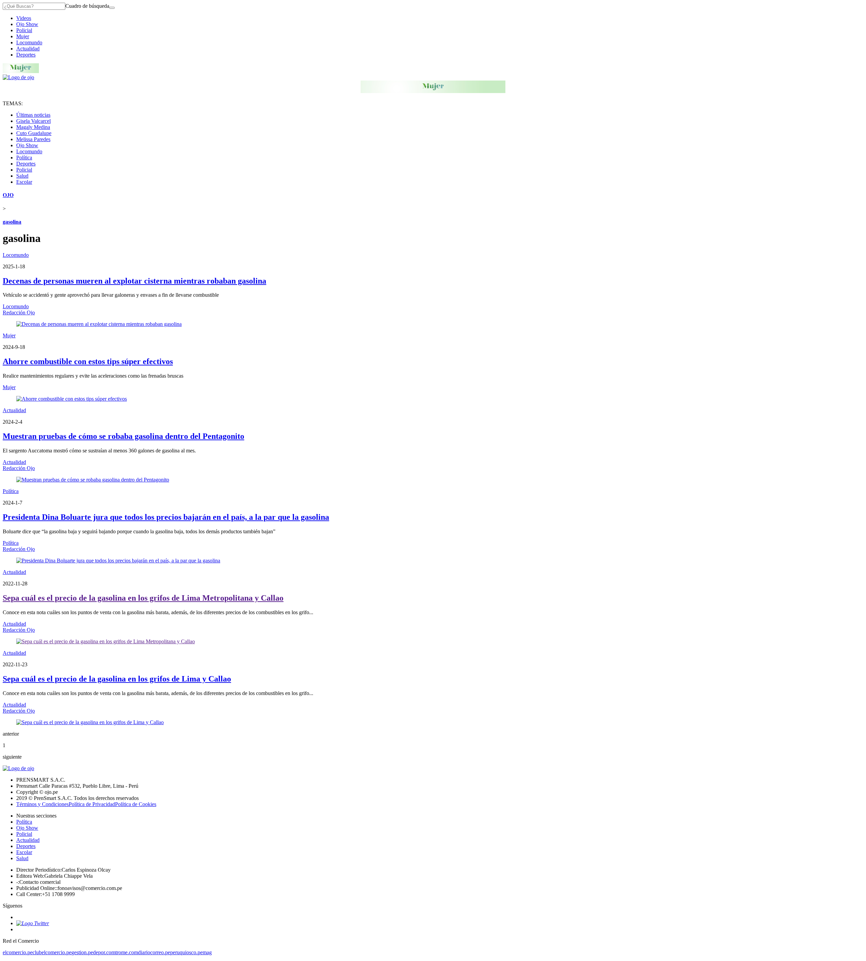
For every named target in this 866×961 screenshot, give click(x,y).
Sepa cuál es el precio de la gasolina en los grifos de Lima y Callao (117, 678)
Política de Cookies (135, 804)
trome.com (126, 952)
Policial (24, 30)
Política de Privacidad (92, 804)
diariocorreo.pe (154, 952)
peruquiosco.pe (186, 952)
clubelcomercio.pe (51, 952)
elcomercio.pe (17, 952)
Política (24, 157)
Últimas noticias (33, 115)
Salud (22, 176)
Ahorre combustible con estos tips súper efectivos (88, 361)
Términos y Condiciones (42, 804)
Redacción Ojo (19, 312)
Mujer (22, 36)
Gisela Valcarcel (33, 121)
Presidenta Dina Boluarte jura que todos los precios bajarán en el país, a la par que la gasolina (166, 517)
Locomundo (29, 42)
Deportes (26, 55)
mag (207, 952)
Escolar (24, 182)
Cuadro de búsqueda (87, 6)
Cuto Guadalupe (33, 133)
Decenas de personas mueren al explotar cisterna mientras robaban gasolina (134, 280)
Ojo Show (27, 24)
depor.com (104, 952)
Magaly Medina (33, 127)
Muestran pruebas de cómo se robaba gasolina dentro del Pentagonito (123, 436)
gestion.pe (82, 952)
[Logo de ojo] (18, 77)
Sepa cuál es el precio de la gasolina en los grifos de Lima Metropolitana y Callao (143, 598)
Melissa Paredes (33, 139)
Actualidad (28, 48)
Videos (23, 18)
